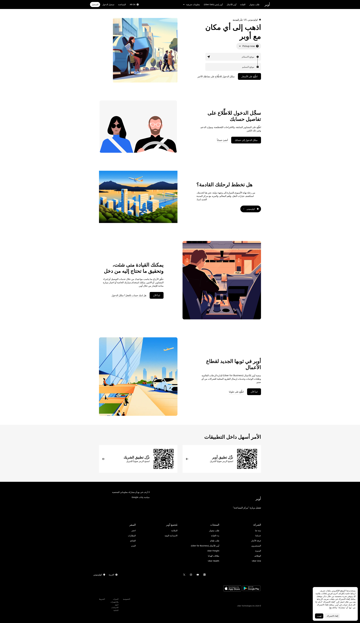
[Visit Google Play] (251, 589)
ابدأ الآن (156, 295)
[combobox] (253, 56)
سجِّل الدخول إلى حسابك (246, 140)
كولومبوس (251, 209)
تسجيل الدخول (108, 4)
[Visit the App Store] (232, 588)
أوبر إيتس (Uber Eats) (213, 4)
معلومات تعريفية (193, 4)
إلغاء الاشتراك (332, 616)
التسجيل (95, 4)
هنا (330, 607)
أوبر (267, 4)
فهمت (319, 616)
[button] (208, 56)
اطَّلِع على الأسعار (249, 76)
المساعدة (122, 4)
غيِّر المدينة (238, 19)
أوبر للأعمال (231, 4)
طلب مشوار (254, 4)
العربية (111, 574)
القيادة (242, 4)
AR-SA (132, 4)
